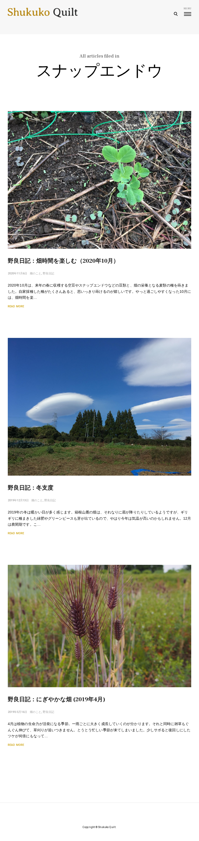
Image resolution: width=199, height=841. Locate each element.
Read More (16, 306)
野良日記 (48, 273)
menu (187, 8)
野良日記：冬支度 (30, 487)
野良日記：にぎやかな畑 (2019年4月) (56, 699)
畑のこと (35, 273)
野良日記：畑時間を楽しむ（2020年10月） (63, 261)
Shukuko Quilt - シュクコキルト (43, 14)
